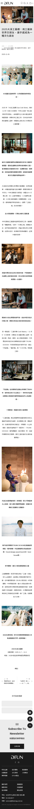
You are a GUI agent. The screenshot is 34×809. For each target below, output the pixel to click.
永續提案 (4, 772)
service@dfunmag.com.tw (14, 801)
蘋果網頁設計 (27, 804)
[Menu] (2, 3)
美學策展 (4, 775)
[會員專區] (27, 3)
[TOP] (30, 725)
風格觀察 (25, 770)
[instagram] (30, 712)
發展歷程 (20, 784)
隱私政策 (20, 790)
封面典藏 (20, 787)
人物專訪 (25, 772)
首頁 (3, 46)
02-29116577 (10, 798)
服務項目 (4, 787)
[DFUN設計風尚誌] (8, 3)
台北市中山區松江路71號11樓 (15, 795)
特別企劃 (4, 770)
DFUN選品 (15, 775)
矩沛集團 (4, 790)
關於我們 (4, 784)
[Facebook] (30, 719)
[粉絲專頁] (15, 762)
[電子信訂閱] (21, 3)
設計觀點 (15, 770)
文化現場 (10, 46)
